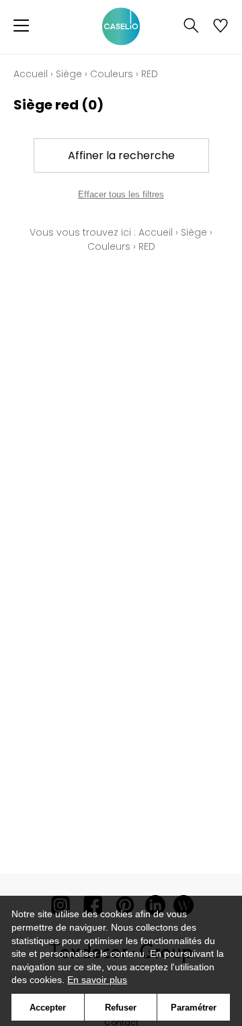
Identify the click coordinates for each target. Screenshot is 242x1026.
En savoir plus (97, 979)
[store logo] (121, 26)
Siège (69, 74)
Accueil (30, 74)
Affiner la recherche (121, 155)
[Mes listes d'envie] (220, 26)
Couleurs (111, 74)
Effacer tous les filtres (121, 194)
